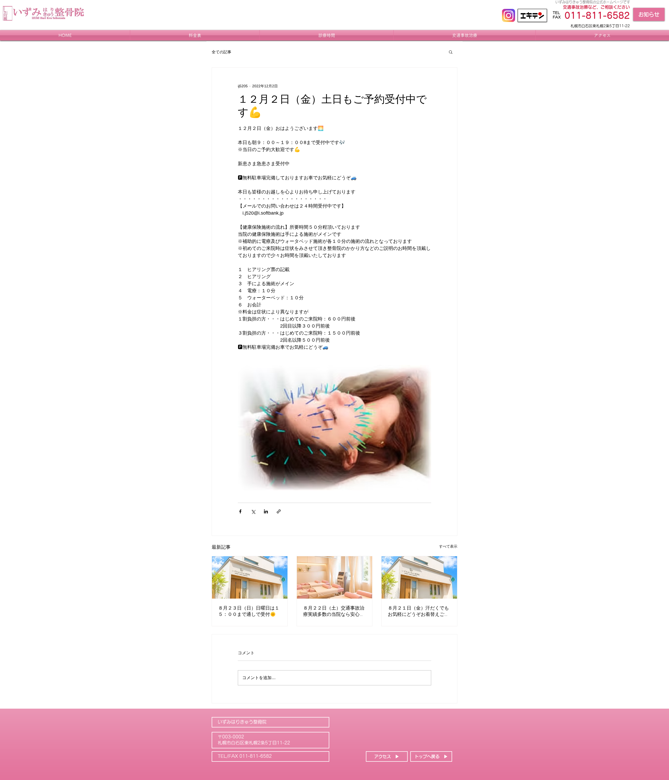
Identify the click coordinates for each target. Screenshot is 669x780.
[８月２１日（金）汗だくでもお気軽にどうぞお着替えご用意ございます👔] (419, 577)
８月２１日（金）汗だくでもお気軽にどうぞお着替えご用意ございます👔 (418, 611)
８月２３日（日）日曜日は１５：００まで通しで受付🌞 (248, 611)
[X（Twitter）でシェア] (253, 511)
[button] (450, 52)
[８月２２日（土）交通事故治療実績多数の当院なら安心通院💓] (334, 577)
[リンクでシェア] (278, 511)
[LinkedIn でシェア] (265, 511)
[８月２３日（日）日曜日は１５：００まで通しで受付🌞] (249, 577)
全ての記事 (221, 52)
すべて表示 (448, 546)
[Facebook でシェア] (240, 511)
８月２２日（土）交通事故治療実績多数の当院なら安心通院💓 (333, 611)
